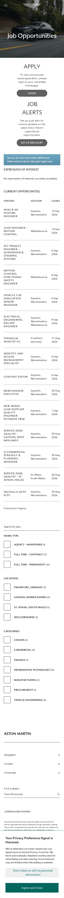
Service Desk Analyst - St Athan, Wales (14, 477)
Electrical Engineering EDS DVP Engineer (13, 321)
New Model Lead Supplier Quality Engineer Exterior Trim (14, 412)
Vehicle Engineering (29, 700)
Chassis (20, 640)
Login (32, 93)
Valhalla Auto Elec (15, 493)
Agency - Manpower (29, 544)
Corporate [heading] (10, 772)
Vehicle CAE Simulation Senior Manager (13, 300)
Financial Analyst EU (12, 340)
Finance (21, 660)
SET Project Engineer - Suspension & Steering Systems (14, 252)
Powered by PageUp (15, 508)
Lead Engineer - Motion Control (15, 231)
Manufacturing (26, 680)
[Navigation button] (6, 5)
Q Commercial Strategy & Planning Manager (14, 456)
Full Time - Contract (30, 554)
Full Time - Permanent (31, 564)
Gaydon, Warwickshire (31, 597)
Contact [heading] (8, 763)
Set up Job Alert (32, 142)
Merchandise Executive (14, 392)
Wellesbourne (25, 617)
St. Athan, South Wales (31, 607)
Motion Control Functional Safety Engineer (13, 277)
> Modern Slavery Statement (17, 811)
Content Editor (16, 376)
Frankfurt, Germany (29, 587)
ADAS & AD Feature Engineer (11, 213)
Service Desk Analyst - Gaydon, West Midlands (14, 435)
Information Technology (33, 670)
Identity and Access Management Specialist (14, 358)
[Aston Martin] (32, 5)
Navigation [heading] (10, 754)
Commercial (24, 650)
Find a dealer (11, 788)
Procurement (24, 690)
